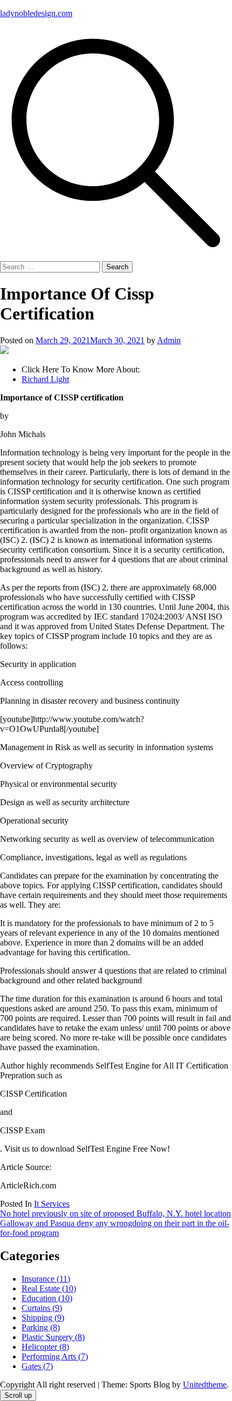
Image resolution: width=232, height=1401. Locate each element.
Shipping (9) (43, 1317)
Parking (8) (41, 1327)
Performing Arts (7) (55, 1356)
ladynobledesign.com (36, 13)
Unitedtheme (205, 1384)
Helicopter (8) (45, 1346)
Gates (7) (37, 1366)
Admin (169, 340)
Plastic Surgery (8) (53, 1337)
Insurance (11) (46, 1278)
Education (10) (47, 1298)
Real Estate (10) (49, 1288)
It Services (52, 1203)
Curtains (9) (42, 1307)
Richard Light (45, 379)
